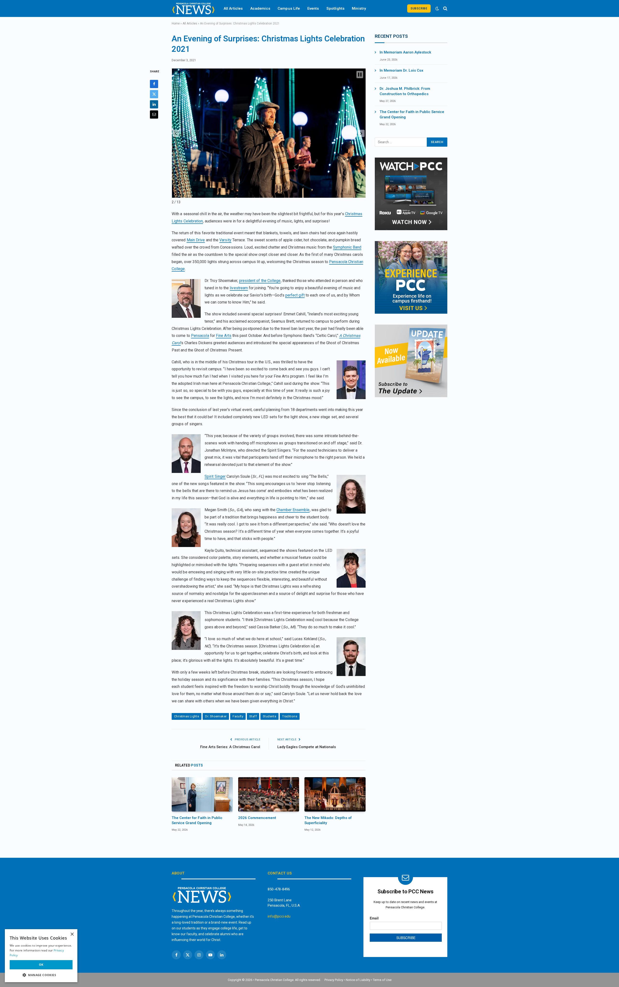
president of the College (260, 280)
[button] (176, 133)
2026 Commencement (257, 818)
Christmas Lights (186, 716)
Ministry (359, 8)
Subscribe (419, 8)
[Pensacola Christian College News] (193, 8)
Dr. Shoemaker (216, 716)
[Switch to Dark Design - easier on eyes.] (437, 8)
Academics (260, 8)
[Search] (444, 8)
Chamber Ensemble (293, 510)
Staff (253, 716)
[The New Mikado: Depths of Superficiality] (335, 794)
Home (176, 23)
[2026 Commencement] (268, 794)
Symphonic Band (347, 247)
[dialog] (41, 955)
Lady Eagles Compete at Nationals (306, 747)
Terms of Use (382, 980)
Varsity (225, 240)
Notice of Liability (358, 980)
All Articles (233, 8)
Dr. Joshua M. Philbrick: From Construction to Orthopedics (405, 91)
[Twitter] (154, 94)
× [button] (72, 934)
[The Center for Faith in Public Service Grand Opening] (202, 794)
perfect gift (295, 295)
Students (269, 716)
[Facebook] (154, 84)
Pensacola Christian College (274, 980)
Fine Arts (223, 335)
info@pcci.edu (279, 916)
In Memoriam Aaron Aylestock (405, 52)
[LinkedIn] (154, 104)
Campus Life (289, 8)
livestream (239, 288)
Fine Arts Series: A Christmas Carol (230, 747)
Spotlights (335, 8)
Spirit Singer (215, 476)
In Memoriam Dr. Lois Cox (401, 70)
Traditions (289, 716)
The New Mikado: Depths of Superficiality (328, 820)
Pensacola (200, 335)
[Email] (154, 114)
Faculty (238, 716)
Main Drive (196, 240)
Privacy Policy (333, 980)
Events (313, 8)
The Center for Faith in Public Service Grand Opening (197, 820)
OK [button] (41, 965)
